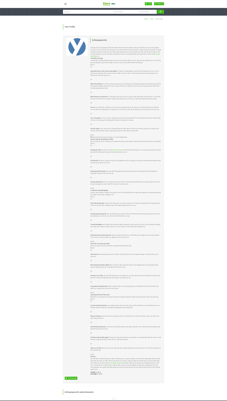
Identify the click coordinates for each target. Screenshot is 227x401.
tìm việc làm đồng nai (117, 150)
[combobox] (126, 12)
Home (146, 19)
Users (152, 19)
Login (149, 3)
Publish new (160, 3)
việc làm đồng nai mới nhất (115, 363)
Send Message (72, 378)
